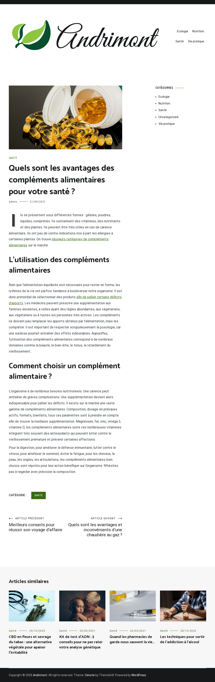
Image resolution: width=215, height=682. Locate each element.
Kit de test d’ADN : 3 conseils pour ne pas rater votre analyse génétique (81, 642)
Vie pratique (196, 41)
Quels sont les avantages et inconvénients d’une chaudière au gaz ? (95, 527)
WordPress (138, 675)
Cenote (90, 675)
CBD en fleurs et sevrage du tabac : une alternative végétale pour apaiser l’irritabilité (30, 645)
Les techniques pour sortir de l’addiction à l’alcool (182, 639)
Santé (180, 41)
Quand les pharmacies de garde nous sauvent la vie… (132, 639)
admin (13, 201)
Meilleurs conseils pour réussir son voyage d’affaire (35, 524)
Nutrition (198, 31)
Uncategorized (168, 117)
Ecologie (182, 31)
